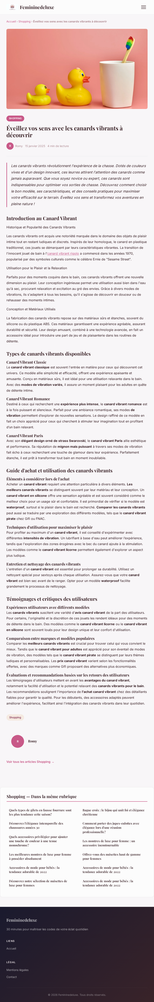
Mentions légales (17, 970)
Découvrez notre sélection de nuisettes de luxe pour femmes (38, 883)
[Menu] (144, 7)
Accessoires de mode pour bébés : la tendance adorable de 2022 (34, 870)
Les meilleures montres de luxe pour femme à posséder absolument (40, 856)
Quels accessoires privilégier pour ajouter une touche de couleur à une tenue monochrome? (38, 841)
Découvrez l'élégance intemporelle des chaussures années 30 (36, 825)
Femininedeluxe (37, 7)
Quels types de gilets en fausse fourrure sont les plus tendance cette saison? (40, 812)
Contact (11, 977)
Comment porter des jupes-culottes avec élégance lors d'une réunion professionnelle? (111, 827)
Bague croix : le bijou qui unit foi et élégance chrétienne (114, 812)
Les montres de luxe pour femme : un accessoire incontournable (109, 843)
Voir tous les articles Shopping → (30, 762)
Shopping (24, 21)
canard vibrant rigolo (63, 253)
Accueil (11, 21)
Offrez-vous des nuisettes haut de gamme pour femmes (112, 856)
